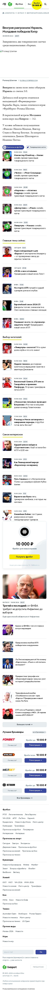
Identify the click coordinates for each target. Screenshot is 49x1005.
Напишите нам (38, 967)
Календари (7, 826)
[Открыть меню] (4, 4)
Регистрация (35, 745)
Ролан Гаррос (35, 914)
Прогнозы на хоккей (11, 851)
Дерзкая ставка (9, 847)
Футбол (21, 13)
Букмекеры (8, 860)
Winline (26, 865)
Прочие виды (9, 926)
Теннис (6, 909)
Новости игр (8, 941)
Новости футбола (23, 822)
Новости (19, 931)
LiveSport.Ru (10, 13)
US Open (26, 921)
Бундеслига (8, 822)
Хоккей (6, 877)
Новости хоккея (9, 886)
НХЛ (10, 882)
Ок (41, 952)
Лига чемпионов (16, 814)
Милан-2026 (8, 931)
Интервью (19, 833)
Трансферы (19, 826)
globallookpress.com (29, 80)
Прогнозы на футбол (12, 829)
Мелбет (34, 865)
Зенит (5, 868)
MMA (5, 900)
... (42, 8)
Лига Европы (30, 814)
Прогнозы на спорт (12, 838)
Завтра (15, 843)
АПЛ (14, 818)
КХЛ (4, 882)
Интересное (8, 833)
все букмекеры (39, 732)
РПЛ (5, 814)
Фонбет (31, 868)
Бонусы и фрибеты (18, 868)
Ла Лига (22, 818)
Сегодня (6, 843)
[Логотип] (9, 4)
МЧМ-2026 (29, 882)
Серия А (30, 818)
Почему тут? (12, 745)
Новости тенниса (10, 917)
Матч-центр (38, 822)
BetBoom (7, 872)
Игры (5, 936)
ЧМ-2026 (6, 818)
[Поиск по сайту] (45, 4)
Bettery (16, 872)
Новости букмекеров (12, 865)
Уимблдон (22, 914)
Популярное (28, 829)
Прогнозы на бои (29, 851)
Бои (4, 895)
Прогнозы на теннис (11, 855)
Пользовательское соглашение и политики (19, 989)
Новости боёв (22, 900)
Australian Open (9, 914)
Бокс (11, 900)
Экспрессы (25, 843)
